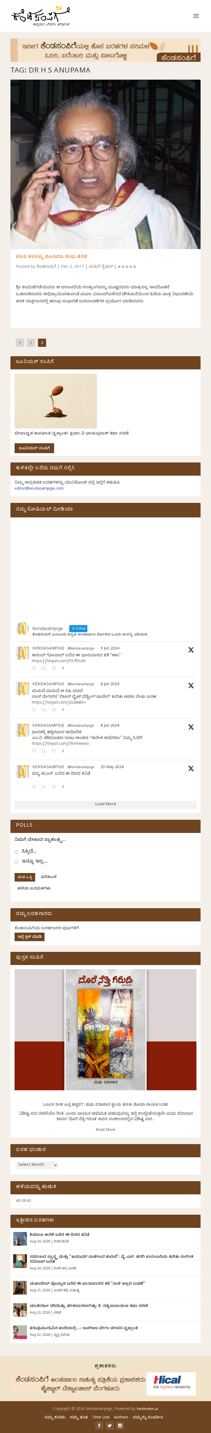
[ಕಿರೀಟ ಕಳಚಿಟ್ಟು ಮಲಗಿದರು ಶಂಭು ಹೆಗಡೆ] (105, 164)
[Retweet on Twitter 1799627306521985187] (45, 669)
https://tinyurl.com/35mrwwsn (60, 744)
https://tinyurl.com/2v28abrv (58, 703)
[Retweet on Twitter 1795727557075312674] (45, 787)
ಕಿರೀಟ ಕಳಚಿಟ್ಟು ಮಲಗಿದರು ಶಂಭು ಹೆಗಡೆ (52, 257)
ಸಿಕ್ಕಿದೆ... (29, 852)
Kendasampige (48, 649)
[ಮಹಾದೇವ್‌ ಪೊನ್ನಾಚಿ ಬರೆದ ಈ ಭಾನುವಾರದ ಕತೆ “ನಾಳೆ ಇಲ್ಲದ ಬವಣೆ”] (20, 1288)
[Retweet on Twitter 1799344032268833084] (45, 751)
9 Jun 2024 (110, 649)
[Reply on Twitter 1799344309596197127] (35, 710)
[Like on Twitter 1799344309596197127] (55, 710)
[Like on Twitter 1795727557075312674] (55, 787)
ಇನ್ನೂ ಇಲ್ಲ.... (35, 861)
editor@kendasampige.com (39, 489)
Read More (105, 1130)
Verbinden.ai (147, 1409)
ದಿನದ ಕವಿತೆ (61, 1242)
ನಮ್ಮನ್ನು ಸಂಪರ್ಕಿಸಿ (148, 1418)
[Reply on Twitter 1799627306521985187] (35, 669)
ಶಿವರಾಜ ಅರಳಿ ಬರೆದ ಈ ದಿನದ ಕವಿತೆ (59, 1235)
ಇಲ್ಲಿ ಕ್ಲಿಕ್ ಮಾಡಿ (29, 937)
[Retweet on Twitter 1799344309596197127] (45, 710)
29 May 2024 (112, 767)
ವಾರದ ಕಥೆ (61, 1291)
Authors (121, 1418)
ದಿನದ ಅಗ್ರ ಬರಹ (65, 1269)
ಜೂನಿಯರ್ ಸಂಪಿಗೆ (34, 448)
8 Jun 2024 (110, 684)
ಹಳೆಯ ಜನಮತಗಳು (34, 889)
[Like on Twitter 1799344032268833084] (55, 751)
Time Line (101, 1418)
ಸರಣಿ (57, 1313)
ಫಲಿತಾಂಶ (49, 877)
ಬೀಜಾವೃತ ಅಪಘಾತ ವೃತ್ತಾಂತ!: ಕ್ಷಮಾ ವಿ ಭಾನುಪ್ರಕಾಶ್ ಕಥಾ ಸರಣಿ (72, 434)
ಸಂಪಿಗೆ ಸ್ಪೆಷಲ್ (101, 267)
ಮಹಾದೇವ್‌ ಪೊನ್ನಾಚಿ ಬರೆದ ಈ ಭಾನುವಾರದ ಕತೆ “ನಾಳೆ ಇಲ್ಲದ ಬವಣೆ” (87, 1284)
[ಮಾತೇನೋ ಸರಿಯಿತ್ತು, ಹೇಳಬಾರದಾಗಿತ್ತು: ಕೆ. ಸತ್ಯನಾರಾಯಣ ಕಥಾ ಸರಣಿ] (20, 1310)
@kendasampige (81, 649)
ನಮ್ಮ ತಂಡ (79, 1418)
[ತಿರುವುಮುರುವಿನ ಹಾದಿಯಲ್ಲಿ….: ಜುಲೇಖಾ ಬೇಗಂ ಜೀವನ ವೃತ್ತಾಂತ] (20, 1332)
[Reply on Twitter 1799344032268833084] (35, 751)
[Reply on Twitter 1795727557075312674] (35, 787)
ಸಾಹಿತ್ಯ (74, 1291)
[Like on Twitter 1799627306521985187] (55, 669)
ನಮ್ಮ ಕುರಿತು (55, 1418)
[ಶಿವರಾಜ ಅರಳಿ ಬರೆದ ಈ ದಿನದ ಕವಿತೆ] (20, 1239)
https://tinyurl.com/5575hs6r (59, 661)
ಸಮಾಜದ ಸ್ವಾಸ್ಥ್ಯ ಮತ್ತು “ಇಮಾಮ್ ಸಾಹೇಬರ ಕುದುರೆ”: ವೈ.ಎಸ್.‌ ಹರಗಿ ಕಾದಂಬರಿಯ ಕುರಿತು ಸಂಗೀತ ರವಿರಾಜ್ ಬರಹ (111, 1260)
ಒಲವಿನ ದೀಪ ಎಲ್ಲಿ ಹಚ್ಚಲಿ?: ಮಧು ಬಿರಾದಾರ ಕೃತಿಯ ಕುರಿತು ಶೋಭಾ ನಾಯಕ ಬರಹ (105, 1105)
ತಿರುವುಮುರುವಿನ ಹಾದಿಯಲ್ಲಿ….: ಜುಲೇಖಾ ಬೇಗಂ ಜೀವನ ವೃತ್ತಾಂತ (84, 1328)
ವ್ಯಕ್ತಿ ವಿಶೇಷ (61, 1335)
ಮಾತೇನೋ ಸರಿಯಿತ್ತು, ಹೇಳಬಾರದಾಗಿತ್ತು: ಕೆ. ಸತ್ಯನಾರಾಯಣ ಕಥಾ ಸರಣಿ (89, 1306)
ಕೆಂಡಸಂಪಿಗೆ (46, 267)
